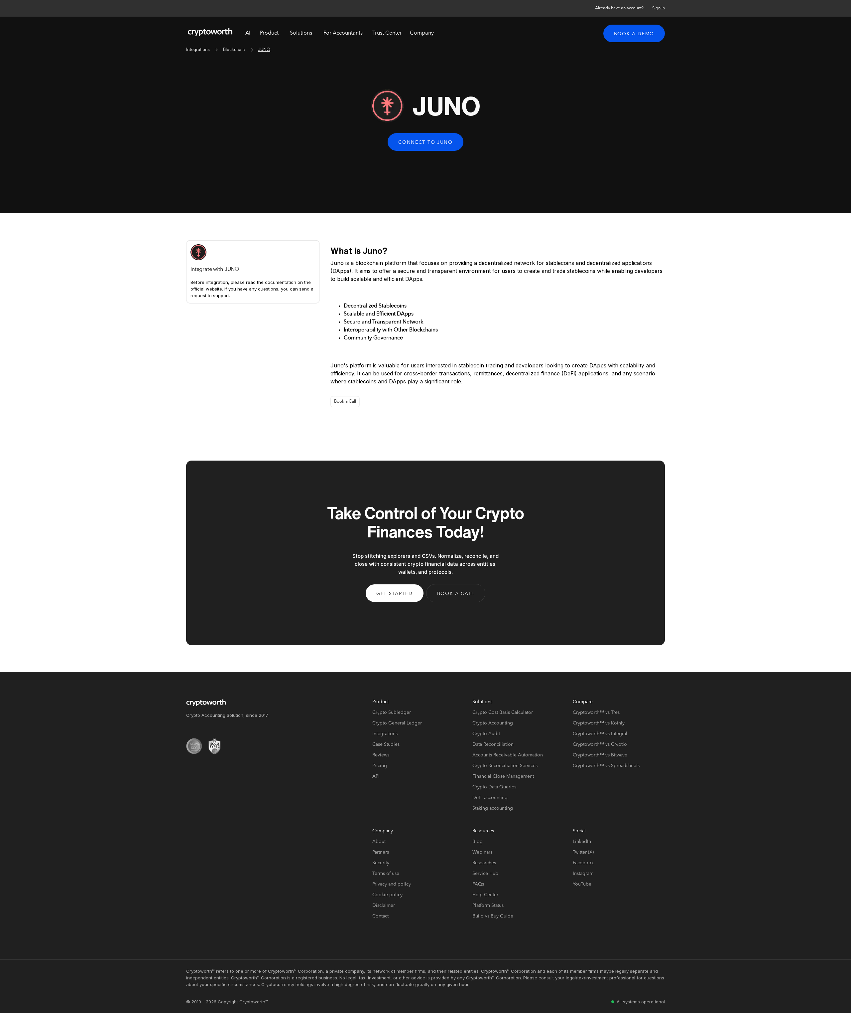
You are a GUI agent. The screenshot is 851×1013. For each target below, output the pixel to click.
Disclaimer (383, 905)
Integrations (198, 50)
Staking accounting (492, 808)
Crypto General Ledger (397, 723)
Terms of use (385, 873)
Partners (380, 852)
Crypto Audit (486, 733)
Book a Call (345, 401)
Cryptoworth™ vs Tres (596, 712)
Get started (394, 593)
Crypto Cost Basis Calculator (502, 712)
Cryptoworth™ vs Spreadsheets (606, 765)
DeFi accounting (490, 797)
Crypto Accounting (492, 723)
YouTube (582, 884)
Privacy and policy (391, 884)
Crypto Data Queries (494, 787)
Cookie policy (387, 895)
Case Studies (386, 744)
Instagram (583, 873)
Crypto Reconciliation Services (505, 765)
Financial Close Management (503, 776)
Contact (380, 916)
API (376, 776)
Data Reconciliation (493, 744)
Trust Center (387, 33)
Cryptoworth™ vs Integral (600, 733)
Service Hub (485, 873)
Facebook (583, 863)
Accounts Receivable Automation (507, 755)
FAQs (478, 884)
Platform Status (488, 905)
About (379, 841)
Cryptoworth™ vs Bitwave (600, 755)
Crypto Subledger (391, 712)
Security (380, 863)
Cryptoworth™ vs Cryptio (600, 744)
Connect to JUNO (425, 142)
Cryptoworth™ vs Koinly (599, 723)
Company (422, 33)
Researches (484, 863)
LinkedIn (582, 841)
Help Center (485, 895)
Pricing (379, 765)
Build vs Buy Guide (492, 916)
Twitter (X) (583, 852)
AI (247, 33)
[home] (210, 33)
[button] (269, 33)
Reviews (380, 755)
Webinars (482, 852)
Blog (477, 841)
